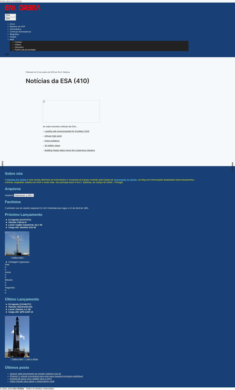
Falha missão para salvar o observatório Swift (32, 381)
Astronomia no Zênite (125, 180)
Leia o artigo (32, 359)
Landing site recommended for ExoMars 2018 (67, 131)
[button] (7, 12)
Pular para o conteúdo (11, 1)
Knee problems (52, 141)
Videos (18, 44)
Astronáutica (15, 29)
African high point (53, 136)
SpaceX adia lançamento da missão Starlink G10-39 (35, 374)
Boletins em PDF (17, 26)
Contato (18, 42)
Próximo (232, 166)
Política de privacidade (25, 50)
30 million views (52, 145)
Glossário (19, 47)
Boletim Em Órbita (16, 180)
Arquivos (9, 195)
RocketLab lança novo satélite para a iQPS (31, 379)
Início (12, 24)
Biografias (14, 34)
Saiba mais (17, 257)
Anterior (2, 165)
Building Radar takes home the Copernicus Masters (70, 150)
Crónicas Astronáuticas (20, 32)
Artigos (13, 37)
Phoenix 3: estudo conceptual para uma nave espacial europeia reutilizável (46, 376)
